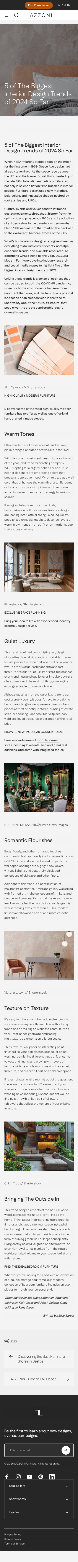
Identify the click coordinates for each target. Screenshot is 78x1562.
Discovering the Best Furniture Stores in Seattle (41, 1359)
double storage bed (23, 1280)
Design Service (25, 626)
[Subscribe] (66, 1450)
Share (13, 1341)
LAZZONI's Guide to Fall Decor (32, 1379)
